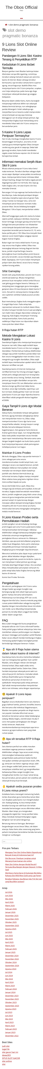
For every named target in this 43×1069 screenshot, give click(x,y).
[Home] (6, 24)
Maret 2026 (10, 905)
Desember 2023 (11, 995)
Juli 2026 (8, 892)
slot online (7, 1061)
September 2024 (12, 965)
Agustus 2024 (10, 969)
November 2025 (12, 919)
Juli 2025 (8, 932)
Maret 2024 (10, 985)
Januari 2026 (10, 912)
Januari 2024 (10, 992)
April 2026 (9, 902)
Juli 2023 (8, 1012)
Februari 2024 (11, 989)
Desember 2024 (11, 955)
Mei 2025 (9, 939)
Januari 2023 (10, 1032)
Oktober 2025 (11, 922)
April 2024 (9, 982)
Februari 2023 (11, 1029)
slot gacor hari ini (10, 1052)
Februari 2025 (11, 949)
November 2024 (12, 959)
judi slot (5, 1046)
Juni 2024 (9, 975)
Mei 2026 (9, 899)
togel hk (5, 1049)
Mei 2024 (9, 979)
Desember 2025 (11, 915)
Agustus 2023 (10, 1009)
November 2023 (12, 999)
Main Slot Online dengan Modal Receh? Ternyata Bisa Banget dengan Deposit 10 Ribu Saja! (23, 867)
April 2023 (9, 1022)
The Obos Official (21, 7)
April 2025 (9, 942)
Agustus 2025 (10, 929)
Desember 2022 (11, 1036)
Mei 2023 (9, 1019)
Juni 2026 (9, 895)
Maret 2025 (10, 945)
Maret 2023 (10, 1025)
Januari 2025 (10, 952)
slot (3, 1064)
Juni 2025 (9, 935)
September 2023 (12, 1006)
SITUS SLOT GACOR (11, 1058)
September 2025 (12, 925)
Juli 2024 (8, 972)
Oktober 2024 (11, 962)
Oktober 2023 (11, 1002)
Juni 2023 (9, 1015)
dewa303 (6, 1055)
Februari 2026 (11, 909)
